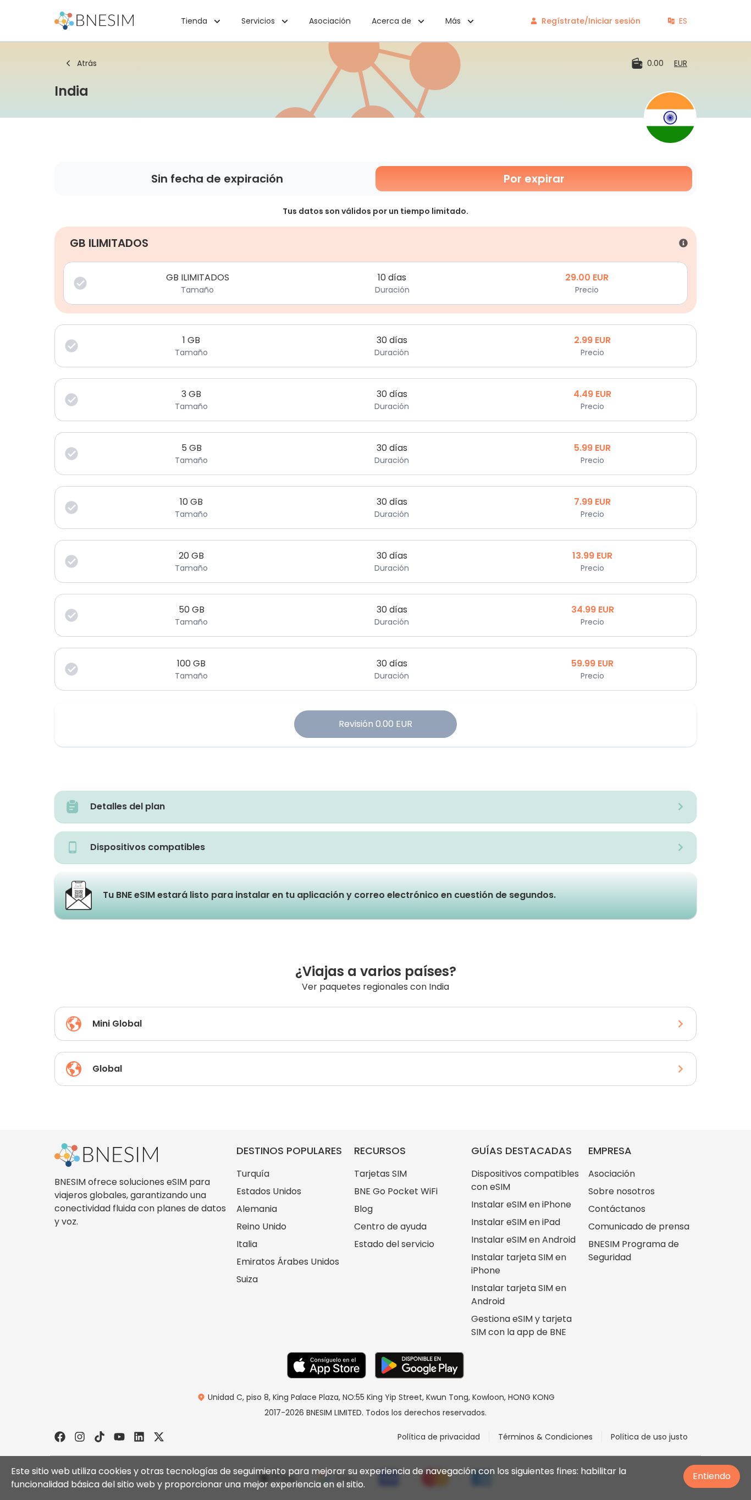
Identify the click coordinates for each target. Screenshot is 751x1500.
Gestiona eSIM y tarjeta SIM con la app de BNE (521, 1325)
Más (453, 20)
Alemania (256, 1209)
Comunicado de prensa (638, 1226)
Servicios (258, 20)
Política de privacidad (438, 1436)
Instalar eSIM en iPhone (521, 1204)
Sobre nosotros (621, 1191)
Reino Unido (261, 1226)
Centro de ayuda (390, 1226)
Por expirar (534, 178)
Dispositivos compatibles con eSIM (525, 1180)
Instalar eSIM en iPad (515, 1222)
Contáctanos (616, 1209)
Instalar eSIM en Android (523, 1239)
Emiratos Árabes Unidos (287, 1261)
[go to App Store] (326, 1365)
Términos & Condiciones (545, 1436)
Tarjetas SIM (380, 1173)
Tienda (194, 20)
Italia (246, 1244)
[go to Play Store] (419, 1365)
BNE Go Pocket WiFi (396, 1191)
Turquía (252, 1173)
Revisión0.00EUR (375, 724)
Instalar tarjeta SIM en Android (518, 1295)
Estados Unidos (268, 1191)
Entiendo (712, 1476)
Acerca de (391, 20)
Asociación (330, 20)
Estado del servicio (394, 1244)
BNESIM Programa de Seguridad (633, 1251)
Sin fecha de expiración (217, 178)
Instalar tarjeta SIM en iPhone (518, 1264)
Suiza (247, 1279)
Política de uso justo (649, 1436)
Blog (363, 1209)
